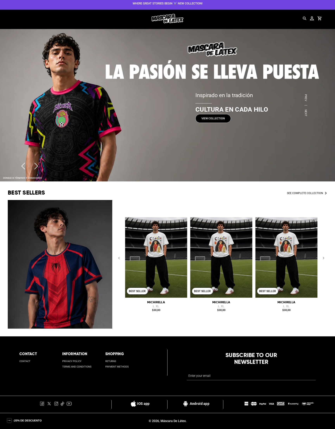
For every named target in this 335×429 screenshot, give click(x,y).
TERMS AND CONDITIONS (77, 366)
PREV (305, 97)
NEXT (305, 112)
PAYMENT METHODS (117, 366)
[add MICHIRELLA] (182, 222)
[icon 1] (42, 404)
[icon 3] (56, 404)
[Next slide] (36, 166)
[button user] (312, 18)
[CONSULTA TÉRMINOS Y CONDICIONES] (22, 177)
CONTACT (24, 361)
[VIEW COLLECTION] (167, 105)
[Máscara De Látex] (167, 19)
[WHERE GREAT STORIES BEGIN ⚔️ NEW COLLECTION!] (167, 3)
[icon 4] (63, 404)
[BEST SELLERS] (60, 264)
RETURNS (110, 361)
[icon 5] (69, 404)
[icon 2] (49, 404)
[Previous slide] (23, 166)
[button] (119, 258)
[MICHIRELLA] (156, 257)
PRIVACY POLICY (71, 361)
